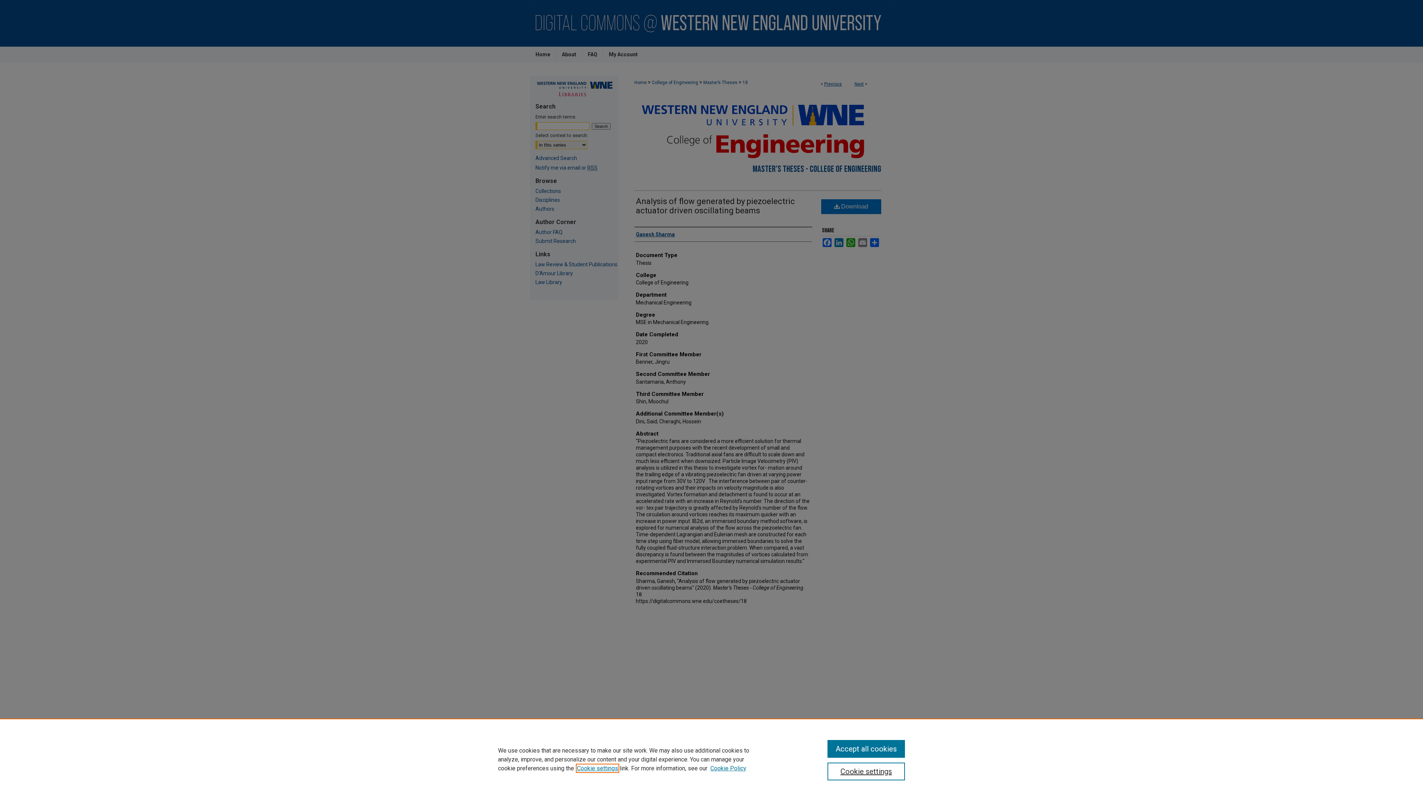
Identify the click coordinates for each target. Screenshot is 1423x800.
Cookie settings (597, 768)
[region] (711, 759)
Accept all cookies (866, 748)
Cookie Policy (728, 768)
